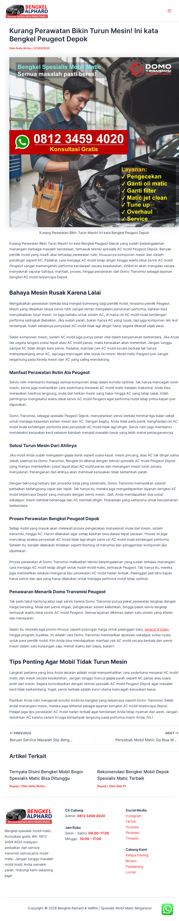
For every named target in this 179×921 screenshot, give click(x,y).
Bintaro (131, 861)
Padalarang (134, 867)
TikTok (131, 821)
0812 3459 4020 (91, 816)
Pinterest (133, 833)
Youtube (132, 827)
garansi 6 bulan (157, 629)
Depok (14, 786)
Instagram (134, 816)
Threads (132, 838)
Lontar (131, 872)
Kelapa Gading (137, 855)
